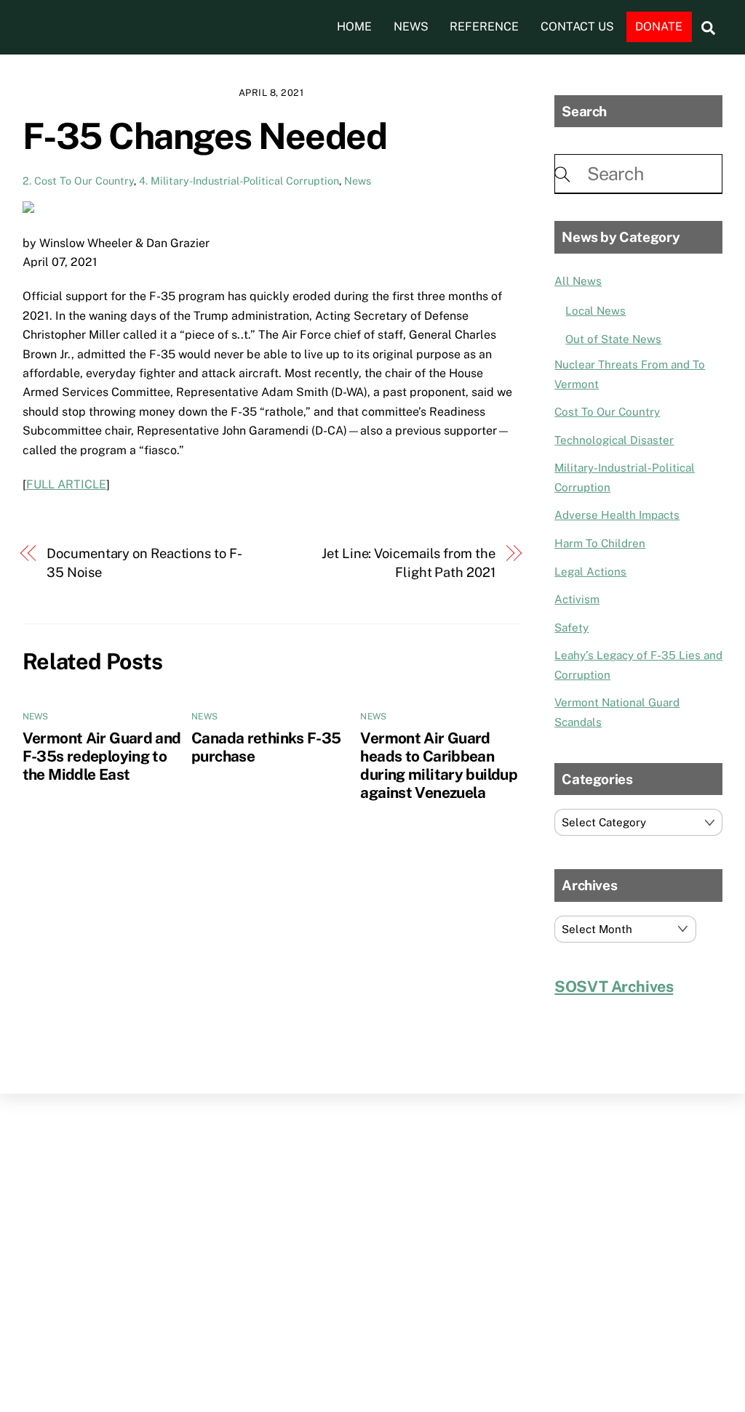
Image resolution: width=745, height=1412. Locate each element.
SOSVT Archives (613, 986)
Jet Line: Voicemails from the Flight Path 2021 (408, 563)
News (411, 26)
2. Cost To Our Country (78, 180)
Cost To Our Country (607, 412)
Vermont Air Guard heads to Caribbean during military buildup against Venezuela (438, 765)
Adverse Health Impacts (617, 515)
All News (578, 281)
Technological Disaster (614, 440)
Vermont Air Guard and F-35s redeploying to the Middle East (102, 756)
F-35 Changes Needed (205, 136)
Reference (484, 26)
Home (354, 26)
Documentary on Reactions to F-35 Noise (144, 563)
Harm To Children (599, 543)
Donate (658, 26)
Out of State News (613, 339)
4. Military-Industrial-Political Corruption (239, 180)
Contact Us (577, 26)
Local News (595, 310)
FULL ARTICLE (66, 484)
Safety (571, 627)
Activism (576, 599)
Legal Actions (590, 571)
